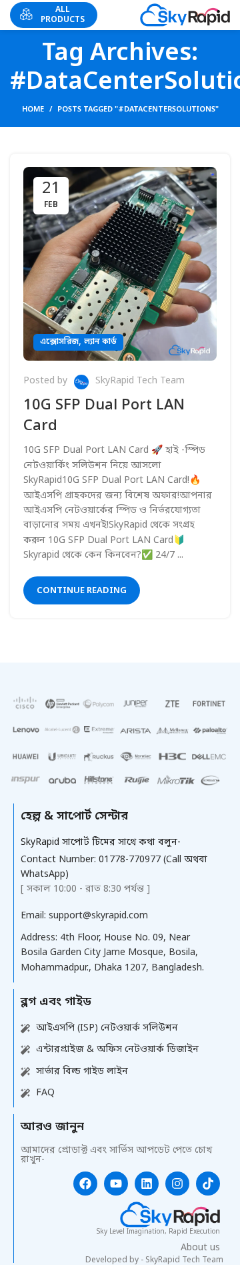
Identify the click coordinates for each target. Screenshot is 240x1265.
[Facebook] (85, 1183)
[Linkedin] (147, 1183)
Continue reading (82, 590)
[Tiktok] (208, 1183)
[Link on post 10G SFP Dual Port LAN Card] (120, 264)
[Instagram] (177, 1183)
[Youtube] (116, 1183)
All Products (63, 15)
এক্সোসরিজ (59, 342)
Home (33, 109)
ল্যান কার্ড (100, 342)
